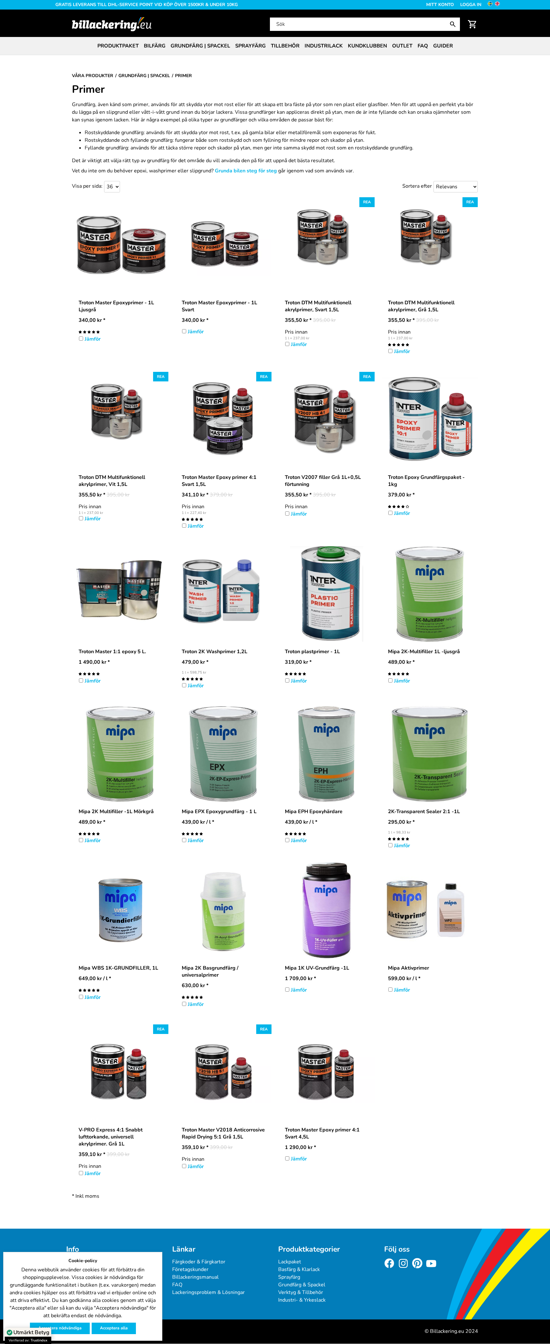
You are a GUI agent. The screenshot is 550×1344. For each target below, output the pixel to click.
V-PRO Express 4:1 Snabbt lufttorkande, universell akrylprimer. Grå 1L (111, 1136)
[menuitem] (118, 46)
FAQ (423, 45)
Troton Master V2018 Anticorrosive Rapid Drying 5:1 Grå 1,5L (223, 1133)
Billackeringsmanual (195, 1277)
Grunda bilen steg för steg (246, 170)
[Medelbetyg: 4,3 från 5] (398, 506)
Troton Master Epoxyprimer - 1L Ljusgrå (116, 306)
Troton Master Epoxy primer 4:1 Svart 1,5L (219, 481)
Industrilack (324, 45)
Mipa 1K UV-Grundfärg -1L (317, 968)
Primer (88, 89)
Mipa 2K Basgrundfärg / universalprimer (210, 972)
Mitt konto (440, 5)
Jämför (93, 339)
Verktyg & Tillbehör (300, 1292)
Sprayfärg (250, 45)
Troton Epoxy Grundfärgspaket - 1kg (426, 481)
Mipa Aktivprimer (408, 968)
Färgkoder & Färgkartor (198, 1261)
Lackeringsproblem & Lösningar (208, 1292)
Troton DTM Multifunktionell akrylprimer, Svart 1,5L (318, 306)
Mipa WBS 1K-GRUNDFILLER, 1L (118, 968)
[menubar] (275, 46)
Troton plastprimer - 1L (312, 651)
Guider (443, 45)
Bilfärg (155, 45)
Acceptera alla (114, 1328)
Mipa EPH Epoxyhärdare (313, 811)
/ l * (198, 822)
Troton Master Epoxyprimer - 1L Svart (219, 306)
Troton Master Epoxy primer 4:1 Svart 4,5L (322, 1133)
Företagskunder (190, 1269)
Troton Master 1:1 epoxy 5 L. (112, 651)
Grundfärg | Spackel (200, 45)
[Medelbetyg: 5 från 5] (398, 344)
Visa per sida (86, 186)
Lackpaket (289, 1261)
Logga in (470, 5)
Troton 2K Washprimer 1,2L (214, 651)
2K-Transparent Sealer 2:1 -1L (424, 811)
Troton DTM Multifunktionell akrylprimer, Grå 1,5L (421, 306)
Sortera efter (417, 186)
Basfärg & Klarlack (299, 1269)
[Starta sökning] (454, 24)
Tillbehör (285, 45)
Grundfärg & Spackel (301, 1284)
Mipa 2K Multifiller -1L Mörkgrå (116, 811)
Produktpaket (118, 45)
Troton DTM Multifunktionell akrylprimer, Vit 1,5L (112, 481)
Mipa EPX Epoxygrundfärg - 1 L (219, 811)
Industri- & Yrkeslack (302, 1300)
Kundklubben (367, 45)
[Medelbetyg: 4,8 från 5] (89, 990)
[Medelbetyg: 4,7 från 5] (89, 331)
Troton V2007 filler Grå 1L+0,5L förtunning (323, 481)
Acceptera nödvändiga (59, 1328)
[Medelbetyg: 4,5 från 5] (192, 833)
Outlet (402, 45)
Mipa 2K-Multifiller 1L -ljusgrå (424, 651)
